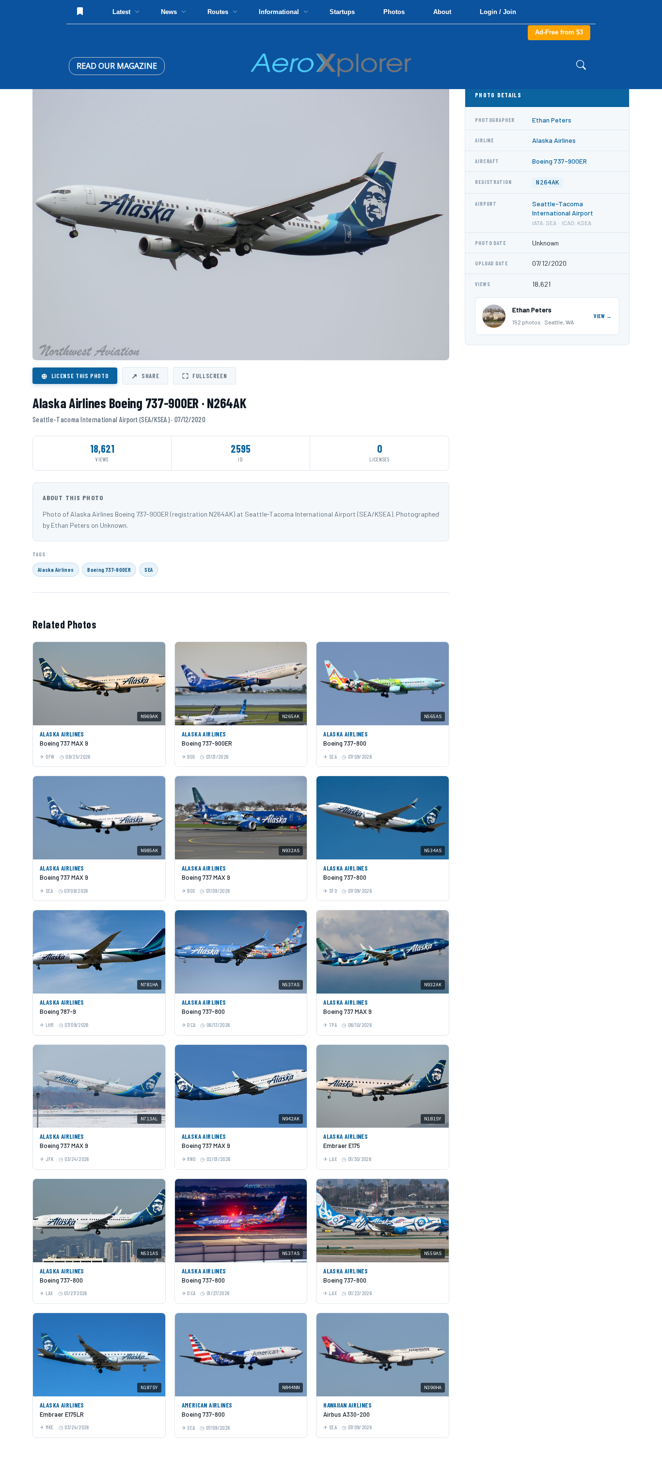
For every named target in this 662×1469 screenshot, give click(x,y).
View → (603, 316)
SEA (148, 569)
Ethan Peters (551, 120)
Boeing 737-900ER (109, 569)
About (442, 11)
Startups (342, 11)
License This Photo (75, 375)
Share (145, 375)
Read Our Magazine (117, 66)
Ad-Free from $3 (559, 32)
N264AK (547, 182)
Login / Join (498, 11)
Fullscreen (204, 375)
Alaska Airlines (56, 569)
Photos (394, 11)
